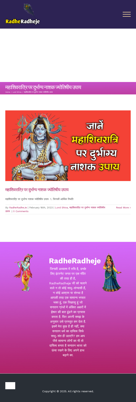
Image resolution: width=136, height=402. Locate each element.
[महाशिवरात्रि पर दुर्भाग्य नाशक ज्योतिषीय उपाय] (68, 145)
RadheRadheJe (18, 207)
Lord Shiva (61, 207)
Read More (122, 207)
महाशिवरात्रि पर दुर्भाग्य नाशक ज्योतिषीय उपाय (37, 189)
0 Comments (21, 211)
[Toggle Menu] (127, 14)
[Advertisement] (68, 55)
